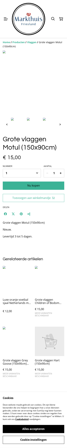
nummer (7, 166)
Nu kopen (33, 185)
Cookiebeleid (22, 419)
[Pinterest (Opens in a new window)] (21, 213)
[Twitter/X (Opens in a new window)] (13, 213)
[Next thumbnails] (60, 124)
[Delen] (29, 213)
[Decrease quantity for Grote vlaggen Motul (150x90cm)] (47, 173)
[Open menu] (6, 19)
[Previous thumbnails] (7, 124)
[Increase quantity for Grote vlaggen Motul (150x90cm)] (60, 173)
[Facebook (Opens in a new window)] (5, 213)
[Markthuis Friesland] (28, 19)
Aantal (48, 166)
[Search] (53, 19)
